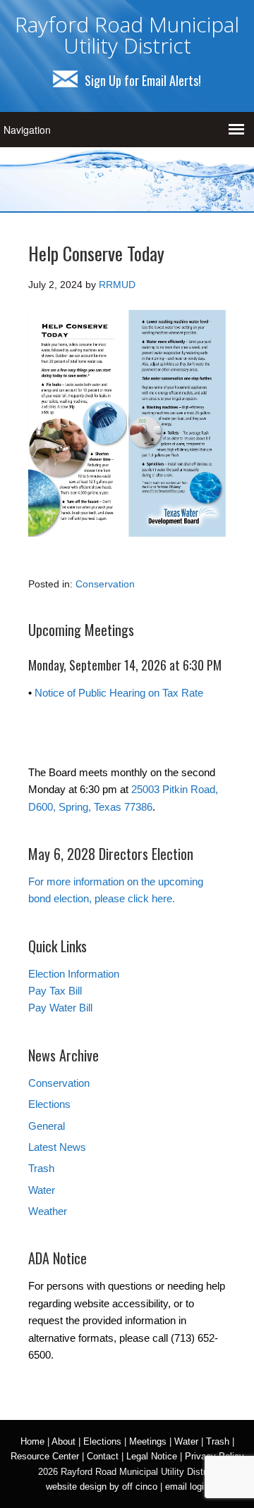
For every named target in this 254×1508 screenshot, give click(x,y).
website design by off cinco (101, 1486)
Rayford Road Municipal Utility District (127, 35)
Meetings (148, 1441)
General (46, 1126)
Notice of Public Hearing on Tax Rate (119, 693)
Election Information (73, 974)
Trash (41, 1168)
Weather (47, 1211)
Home (32, 1441)
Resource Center (45, 1456)
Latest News (57, 1147)
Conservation (105, 584)
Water (41, 1190)
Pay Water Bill (60, 1008)
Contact (103, 1456)
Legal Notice (151, 1456)
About (63, 1441)
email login (187, 1486)
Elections (49, 1104)
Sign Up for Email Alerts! (143, 80)
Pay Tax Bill (55, 991)
